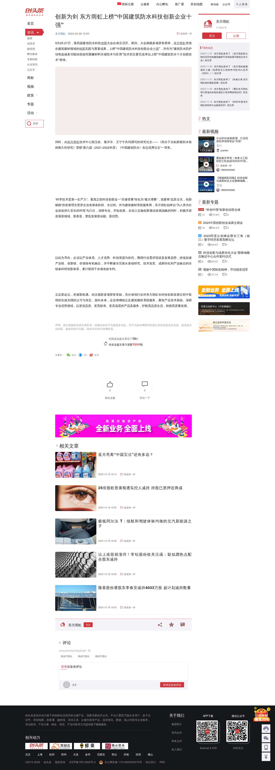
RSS (162, 762)
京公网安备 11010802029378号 (123, 762)
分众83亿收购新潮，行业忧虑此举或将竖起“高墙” (232, 139)
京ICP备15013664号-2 (82, 762)
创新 (104, 43)
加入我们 (177, 749)
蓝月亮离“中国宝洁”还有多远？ (125, 454)
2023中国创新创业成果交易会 (223, 222)
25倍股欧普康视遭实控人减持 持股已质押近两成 (140, 487)
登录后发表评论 (172, 685)
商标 (30, 77)
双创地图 (197, 4)
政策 (30, 95)
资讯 (30, 32)
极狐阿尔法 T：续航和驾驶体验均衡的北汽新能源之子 (145, 523)
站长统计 (151, 762)
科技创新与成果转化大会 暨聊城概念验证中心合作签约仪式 (224, 254)
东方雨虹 (60, 33)
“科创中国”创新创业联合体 (223, 209)
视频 (30, 86)
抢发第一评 (186, 33)
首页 (30, 23)
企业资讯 (32, 64)
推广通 (179, 4)
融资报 (31, 48)
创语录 (31, 43)
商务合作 (177, 741)
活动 (30, 112)
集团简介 (177, 724)
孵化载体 (32, 54)
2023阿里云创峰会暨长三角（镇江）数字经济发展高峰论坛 (224, 238)
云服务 (144, 4)
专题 (30, 104)
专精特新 (32, 59)
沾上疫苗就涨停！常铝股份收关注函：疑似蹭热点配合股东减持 (145, 557)
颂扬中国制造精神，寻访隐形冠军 (225, 269)
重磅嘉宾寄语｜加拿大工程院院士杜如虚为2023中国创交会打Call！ (232, 161)
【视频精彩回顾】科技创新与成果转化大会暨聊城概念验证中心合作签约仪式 (232, 180)
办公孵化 (162, 4)
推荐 (29, 38)
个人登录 (242, 4)
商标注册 (128, 4)
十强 (156, 48)
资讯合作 (177, 732)
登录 (64, 666)
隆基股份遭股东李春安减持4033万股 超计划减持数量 (144, 587)
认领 (236, 35)
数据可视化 (66, 656)
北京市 (31, 69)
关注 (88, 624)
